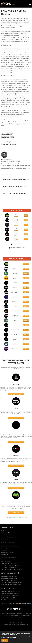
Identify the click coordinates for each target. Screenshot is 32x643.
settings (14, 637)
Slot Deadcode (4, 539)
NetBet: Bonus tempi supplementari (9, 595)
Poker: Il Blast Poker (5, 550)
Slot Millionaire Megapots (7, 535)
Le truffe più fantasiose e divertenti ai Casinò (11, 582)
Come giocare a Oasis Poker (7, 552)
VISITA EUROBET (16, 442)
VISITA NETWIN (16, 488)
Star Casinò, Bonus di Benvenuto (9, 578)
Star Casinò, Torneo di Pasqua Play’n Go (10, 591)
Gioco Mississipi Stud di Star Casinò (9, 546)
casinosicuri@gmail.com (24, 624)
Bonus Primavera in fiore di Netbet (9, 599)
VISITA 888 (16, 512)
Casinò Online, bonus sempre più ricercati (11, 565)
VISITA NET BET (16, 465)
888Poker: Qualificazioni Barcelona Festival (11, 548)
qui (23, 506)
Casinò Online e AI (5, 561)
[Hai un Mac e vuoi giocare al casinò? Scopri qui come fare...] (11, 244)
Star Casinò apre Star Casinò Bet (9, 576)
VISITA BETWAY (16, 418)
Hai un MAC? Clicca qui (17, 244)
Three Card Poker (5, 554)
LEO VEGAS (16, 238)
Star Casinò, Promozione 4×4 (8, 597)
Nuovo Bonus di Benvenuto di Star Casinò (11, 584)
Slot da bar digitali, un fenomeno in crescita (11, 569)
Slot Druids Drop (5, 531)
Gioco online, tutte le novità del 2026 (9, 567)
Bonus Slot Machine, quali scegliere (9, 563)
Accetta (4, 640)
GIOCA (26, 215)
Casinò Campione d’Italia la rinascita (9, 580)
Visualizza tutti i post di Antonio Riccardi (10, 161)
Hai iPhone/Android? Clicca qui (17, 247)
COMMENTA (26, 264)
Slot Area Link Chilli (5, 533)
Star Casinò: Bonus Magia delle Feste (10, 593)
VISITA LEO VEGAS (16, 394)
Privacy (21, 631)
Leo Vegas (4, 24)
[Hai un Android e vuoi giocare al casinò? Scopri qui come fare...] (9, 247)
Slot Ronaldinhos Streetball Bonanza (9, 537)
